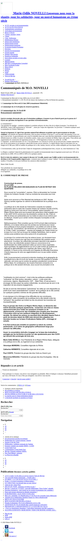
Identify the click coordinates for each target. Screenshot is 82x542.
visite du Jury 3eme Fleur (13, 485)
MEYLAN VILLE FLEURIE (14, 499)
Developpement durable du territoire (16, 439)
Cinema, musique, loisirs (12, 34)
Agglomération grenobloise (13, 29)
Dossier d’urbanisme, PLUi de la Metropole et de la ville (22, 503)
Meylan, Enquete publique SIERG (16, 451)
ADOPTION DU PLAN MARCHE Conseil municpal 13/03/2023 (26, 505)
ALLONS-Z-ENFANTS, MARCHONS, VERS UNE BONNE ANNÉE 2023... (30, 510)
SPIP (6, 515)
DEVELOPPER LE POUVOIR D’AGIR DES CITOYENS (24, 394)
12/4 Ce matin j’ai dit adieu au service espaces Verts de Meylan (24, 476)
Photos (7, 70)
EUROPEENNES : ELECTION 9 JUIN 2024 (19, 494)
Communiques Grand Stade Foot (15, 449)
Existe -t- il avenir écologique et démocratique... (20, 481)
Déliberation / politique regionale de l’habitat (19, 444)
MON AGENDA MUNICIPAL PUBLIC (18, 392)
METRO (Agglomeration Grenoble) (16, 63)
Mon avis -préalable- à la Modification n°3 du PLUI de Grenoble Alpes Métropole (31, 496)
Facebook (11, 528)
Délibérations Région (11, 40)
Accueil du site (9, 79)
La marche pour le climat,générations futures (19, 396)
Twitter (10, 532)
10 (5, 426)
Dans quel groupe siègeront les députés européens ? (21, 492)
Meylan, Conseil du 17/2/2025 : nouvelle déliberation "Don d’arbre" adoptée (29, 488)
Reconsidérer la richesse (12, 390)
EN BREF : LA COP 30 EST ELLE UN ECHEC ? (21, 479)
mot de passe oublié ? (24, 379)
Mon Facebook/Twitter (12, 65)
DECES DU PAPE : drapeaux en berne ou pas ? (20, 486)
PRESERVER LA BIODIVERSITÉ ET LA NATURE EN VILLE (26, 506)
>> (21, 410)
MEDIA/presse (9, 61)
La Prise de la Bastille (11, 455)
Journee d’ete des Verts (12, 442)
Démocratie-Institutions (12, 42)
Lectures (7, 60)
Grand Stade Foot (10, 448)
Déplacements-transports (12, 45)
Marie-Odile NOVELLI (24, 93)
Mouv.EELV (9, 67)
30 (5, 430)
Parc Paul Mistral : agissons (13, 453)
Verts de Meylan (10, 76)
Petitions (7, 69)
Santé (6, 72)
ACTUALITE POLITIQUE (14, 27)
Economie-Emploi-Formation (14, 47)
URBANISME (9, 74)
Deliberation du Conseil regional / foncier (18, 440)
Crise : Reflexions (10, 38)
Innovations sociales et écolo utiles (15, 58)
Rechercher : (5, 408)
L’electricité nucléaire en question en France (18, 398)
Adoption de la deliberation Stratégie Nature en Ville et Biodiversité (26, 497)
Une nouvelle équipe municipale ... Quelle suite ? (20, 477)
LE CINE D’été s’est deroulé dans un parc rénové (20, 483)
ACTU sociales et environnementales (16, 25)
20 (5, 428)
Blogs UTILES (9, 33)
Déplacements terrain (11, 43)
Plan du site (8, 513)
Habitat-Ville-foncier (11, 54)
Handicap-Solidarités (11, 56)
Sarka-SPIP (8, 517)
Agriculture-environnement (13, 31)
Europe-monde (9, 52)
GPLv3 (7, 519)
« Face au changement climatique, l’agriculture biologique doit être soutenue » (29, 508)
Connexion (5, 379)
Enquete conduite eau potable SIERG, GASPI (19, 446)
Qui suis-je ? (12, 536)
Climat (7, 36)
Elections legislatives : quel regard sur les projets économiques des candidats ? (29, 490)
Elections (8, 49)
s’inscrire (13, 379)
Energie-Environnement (12, 51)
